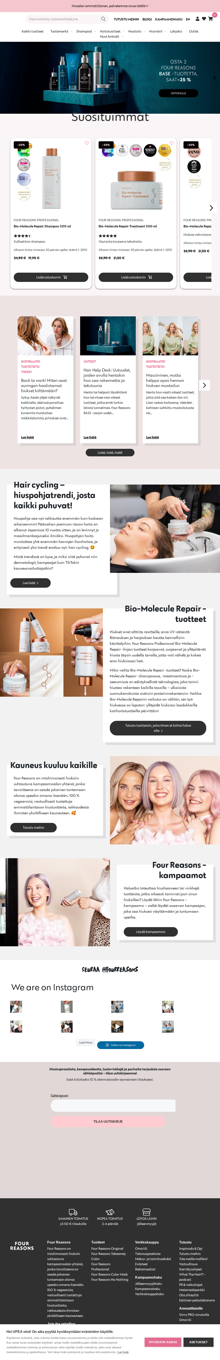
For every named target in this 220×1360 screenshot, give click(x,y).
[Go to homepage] (11, 19)
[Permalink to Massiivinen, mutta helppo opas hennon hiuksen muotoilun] (170, 335)
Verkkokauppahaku (149, 1294)
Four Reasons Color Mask (109, 1274)
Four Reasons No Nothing (109, 1280)
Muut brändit (109, 36)
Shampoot (84, 31)
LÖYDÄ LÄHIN (147, 1219)
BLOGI (147, 19)
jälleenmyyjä (146, 1224)
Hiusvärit (155, 31)
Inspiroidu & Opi (190, 1249)
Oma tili (141, 1249)
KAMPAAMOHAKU (168, 19)
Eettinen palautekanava (197, 1300)
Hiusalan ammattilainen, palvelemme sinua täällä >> (110, 6)
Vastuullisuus (188, 1264)
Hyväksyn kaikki (163, 1342)
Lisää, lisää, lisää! (110, 453)
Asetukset (198, 1342)
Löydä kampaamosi (150, 932)
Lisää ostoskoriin (48, 277)
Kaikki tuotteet (33, 31)
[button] (5, 78)
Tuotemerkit (59, 31)
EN (188, 19)
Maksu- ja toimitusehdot (153, 1259)
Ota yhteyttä (189, 1295)
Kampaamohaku (147, 1289)
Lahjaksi (176, 31)
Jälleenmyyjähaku (148, 1284)
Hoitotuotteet (110, 31)
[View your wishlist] (204, 19)
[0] (210, 19)
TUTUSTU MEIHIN (126, 19)
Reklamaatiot (145, 1269)
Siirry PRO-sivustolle (194, 1315)
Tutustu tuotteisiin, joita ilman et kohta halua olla (158, 728)
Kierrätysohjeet (190, 1269)
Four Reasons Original (107, 1249)
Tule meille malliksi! (193, 1259)
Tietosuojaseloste (147, 1254)
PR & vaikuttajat (191, 1285)
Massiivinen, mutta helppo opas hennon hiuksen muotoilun (165, 380)
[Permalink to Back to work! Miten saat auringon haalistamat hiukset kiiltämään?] (45, 335)
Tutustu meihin (33, 827)
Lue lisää (29, 583)
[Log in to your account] (197, 19)
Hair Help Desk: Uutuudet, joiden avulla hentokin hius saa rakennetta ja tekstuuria (107, 377)
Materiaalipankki (192, 1290)
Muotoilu (134, 31)
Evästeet (141, 1264)
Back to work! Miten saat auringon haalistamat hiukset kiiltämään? (44, 385)
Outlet (194, 31)
